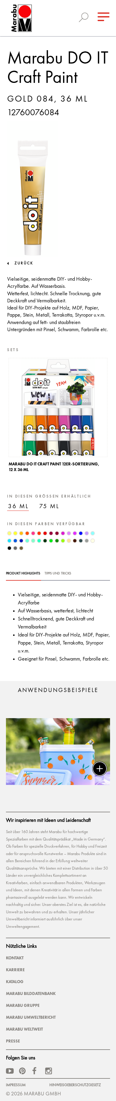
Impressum (16, 1085)
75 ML (49, 506)
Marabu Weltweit (24, 1029)
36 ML (18, 506)
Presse (13, 1041)
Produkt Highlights (23, 573)
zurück (24, 263)
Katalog (14, 981)
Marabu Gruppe (23, 1005)
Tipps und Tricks (58, 573)
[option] (58, 417)
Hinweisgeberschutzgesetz (75, 1085)
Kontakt (14, 958)
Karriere (15, 969)
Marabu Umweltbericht (31, 1017)
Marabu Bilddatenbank (31, 993)
